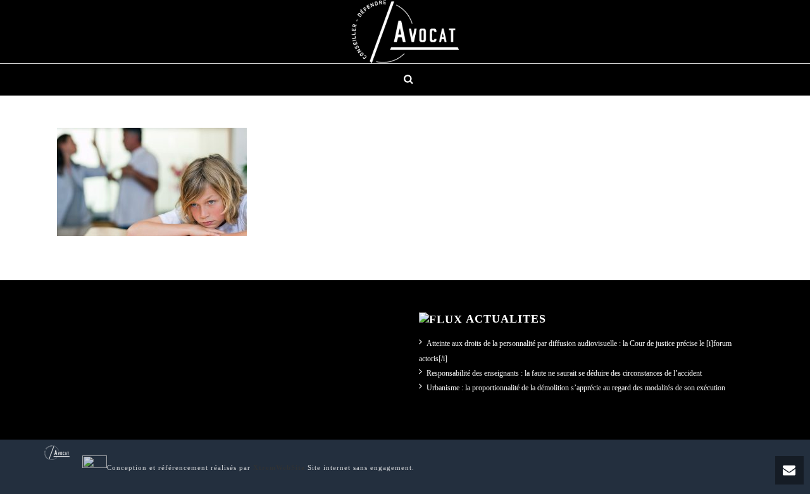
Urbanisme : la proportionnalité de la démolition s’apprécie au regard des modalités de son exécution (576, 387)
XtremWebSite (279, 467)
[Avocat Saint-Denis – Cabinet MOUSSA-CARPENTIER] (405, 31)
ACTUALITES (506, 318)
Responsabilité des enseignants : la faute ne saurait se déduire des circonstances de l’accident (564, 373)
